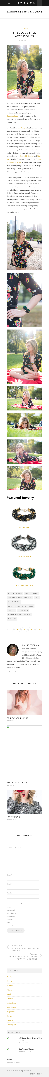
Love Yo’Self (13, 817)
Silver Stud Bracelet (24, 556)
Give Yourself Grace (26, 1049)
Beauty (9, 977)
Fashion (24, 28)
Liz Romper (22, 128)
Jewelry (11, 610)
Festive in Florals (17, 782)
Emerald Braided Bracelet (24, 585)
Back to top (35, 1074)
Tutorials (10, 1020)
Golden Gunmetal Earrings (20, 606)
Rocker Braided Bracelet (19, 614)
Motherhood (11, 1003)
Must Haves (11, 1007)
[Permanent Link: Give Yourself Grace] (12, 1049)
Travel (9, 1016)
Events (9, 981)
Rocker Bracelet (24, 527)
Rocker (30, 156)
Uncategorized (12, 1024)
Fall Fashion (14, 602)
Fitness (9, 990)
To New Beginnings (17, 718)
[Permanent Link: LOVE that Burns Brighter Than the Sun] (12, 1038)
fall (37, 597)
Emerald (23, 156)
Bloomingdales (12, 116)
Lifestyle (10, 998)
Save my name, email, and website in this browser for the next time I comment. (11, 916)
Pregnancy (10, 1011)
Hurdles (9, 1059)
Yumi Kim (12, 619)
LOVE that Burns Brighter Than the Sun (30, 1039)
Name (9, 875)
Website (9, 893)
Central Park (31, 593)
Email (9, 884)
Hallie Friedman (31, 645)
